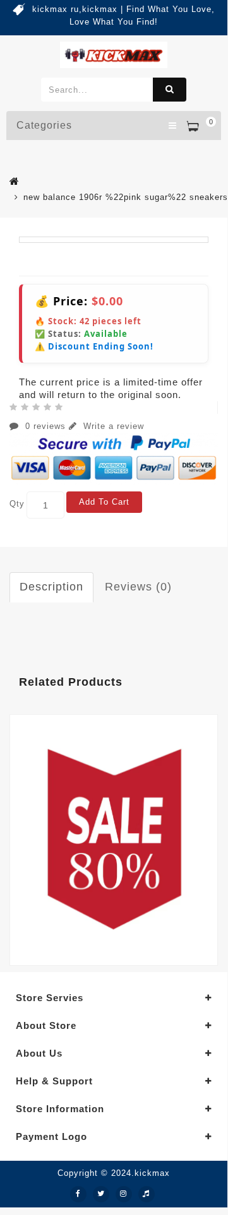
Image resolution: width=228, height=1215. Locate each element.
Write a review (112, 426)
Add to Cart (104, 502)
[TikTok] (146, 1194)
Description (51, 586)
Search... (169, 90)
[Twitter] (101, 1194)
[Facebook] (78, 1194)
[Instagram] (124, 1194)
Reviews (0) (138, 586)
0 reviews (45, 426)
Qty (17, 503)
